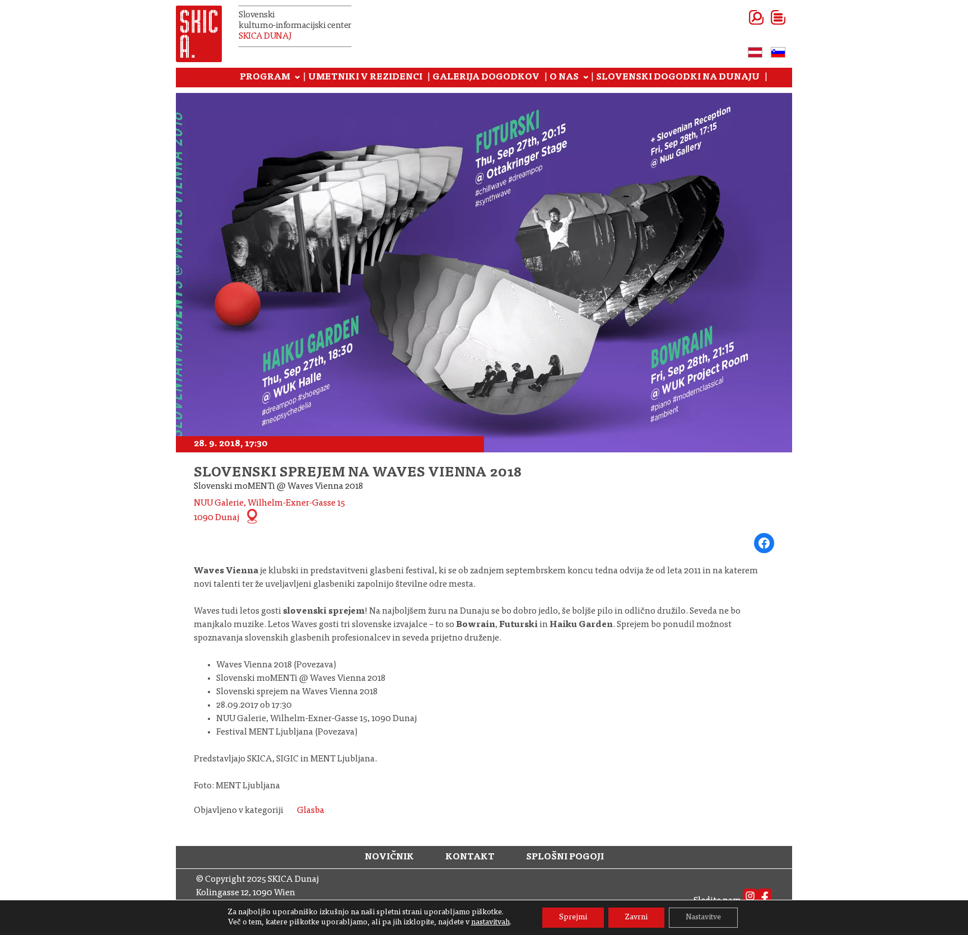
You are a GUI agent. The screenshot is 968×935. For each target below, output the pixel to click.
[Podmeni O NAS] (586, 78)
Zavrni (636, 918)
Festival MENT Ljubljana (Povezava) (286, 732)
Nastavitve (703, 918)
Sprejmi (573, 918)
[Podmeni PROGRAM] (297, 78)
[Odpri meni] (764, 17)
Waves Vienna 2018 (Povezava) (276, 665)
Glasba (310, 810)
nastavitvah (490, 923)
